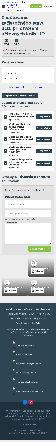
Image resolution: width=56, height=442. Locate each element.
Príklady (28, 309)
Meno (16, 204)
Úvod (9, 309)
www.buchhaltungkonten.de (28, 364)
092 (16, 44)
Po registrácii (44, 117)
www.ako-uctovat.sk (25, 345)
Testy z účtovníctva (16, 314)
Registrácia (49, 6)
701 (6, 44)
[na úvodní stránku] (19, 6)
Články (17, 309)
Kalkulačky (44, 314)
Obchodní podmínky (28, 424)
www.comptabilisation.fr (27, 382)
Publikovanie (23, 323)
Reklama (15, 318)
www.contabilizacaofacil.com (29, 391)
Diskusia (26, 318)
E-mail (18, 213)
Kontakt (36, 323)
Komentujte (12, 223)
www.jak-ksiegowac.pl (26, 373)
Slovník (32, 314)
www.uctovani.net (24, 354)
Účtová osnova (42, 309)
